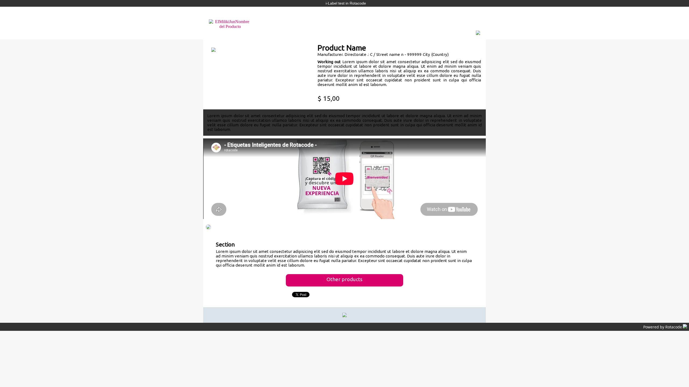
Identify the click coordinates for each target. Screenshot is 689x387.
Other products (344, 279)
